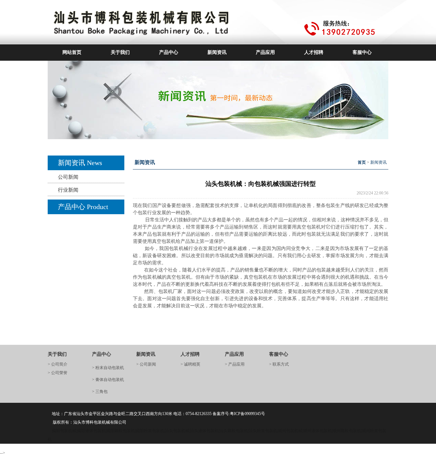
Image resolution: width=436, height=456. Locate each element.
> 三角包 (100, 391)
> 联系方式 (279, 364)
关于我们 (120, 52)
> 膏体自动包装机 (108, 379)
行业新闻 (68, 190)
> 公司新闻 (146, 364)
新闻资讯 (217, 52)
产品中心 (168, 52)
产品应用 (265, 52)
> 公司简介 (57, 364)
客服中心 (362, 52)
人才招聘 (313, 52)
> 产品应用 (235, 364)
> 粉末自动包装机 (108, 367)
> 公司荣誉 (57, 372)
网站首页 (71, 52)
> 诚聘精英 (190, 364)
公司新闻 (68, 177)
